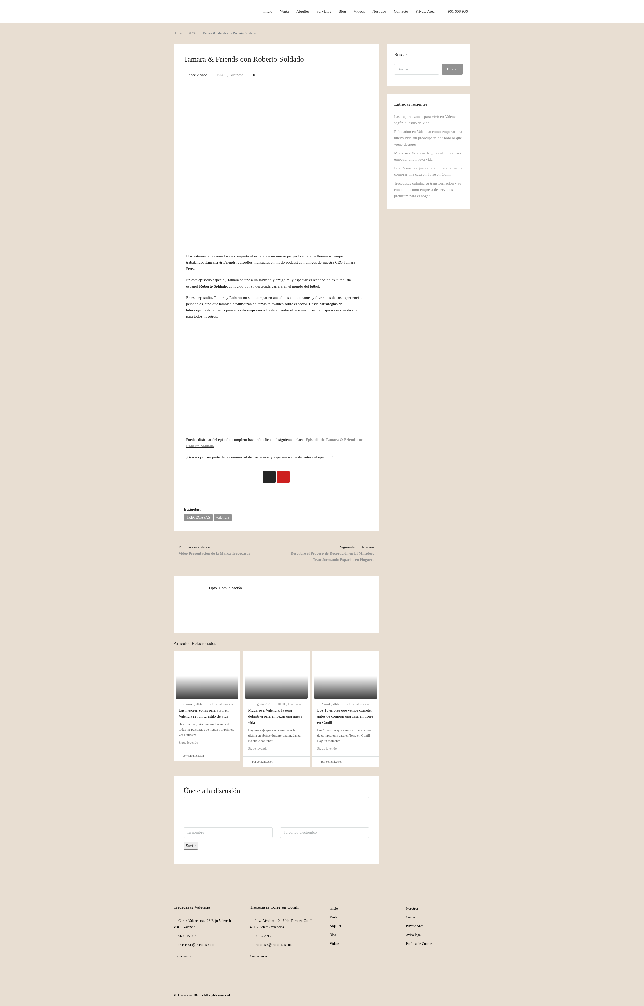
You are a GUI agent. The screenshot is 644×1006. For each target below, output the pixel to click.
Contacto (401, 11)
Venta (284, 11)
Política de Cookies (419, 944)
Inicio (267, 11)
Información (225, 704)
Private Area (425, 11)
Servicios (324, 11)
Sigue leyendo (188, 742)
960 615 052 (187, 936)
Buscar (452, 69)
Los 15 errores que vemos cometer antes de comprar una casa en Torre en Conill (345, 716)
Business (236, 75)
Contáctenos (182, 956)
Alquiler (302, 11)
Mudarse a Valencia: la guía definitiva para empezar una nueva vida (275, 716)
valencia (222, 517)
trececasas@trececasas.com (197, 945)
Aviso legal (414, 935)
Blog (342, 11)
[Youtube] (283, 477)
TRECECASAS (198, 517)
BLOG (192, 33)
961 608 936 (457, 11)
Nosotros (379, 11)
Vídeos (359, 11)
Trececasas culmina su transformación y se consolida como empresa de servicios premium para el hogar (427, 189)
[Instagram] (269, 477)
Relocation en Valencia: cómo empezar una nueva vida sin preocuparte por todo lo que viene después (428, 138)
